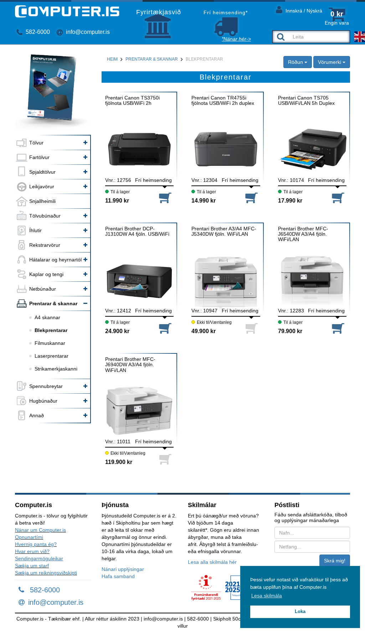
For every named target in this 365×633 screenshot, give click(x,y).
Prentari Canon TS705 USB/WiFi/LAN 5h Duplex (306, 100)
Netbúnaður (42, 289)
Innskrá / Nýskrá (303, 11)
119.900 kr (118, 462)
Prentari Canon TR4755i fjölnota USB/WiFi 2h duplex (222, 100)
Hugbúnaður (43, 401)
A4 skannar (47, 317)
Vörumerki (330, 62)
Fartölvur (39, 157)
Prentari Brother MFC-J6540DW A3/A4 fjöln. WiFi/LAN (303, 234)
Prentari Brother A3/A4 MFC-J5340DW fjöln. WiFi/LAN (223, 231)
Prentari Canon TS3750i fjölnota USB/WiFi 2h (132, 100)
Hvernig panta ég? (36, 544)
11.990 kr (117, 201)
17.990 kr (290, 201)
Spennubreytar (46, 386)
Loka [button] (300, 611)
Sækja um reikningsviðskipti (46, 573)
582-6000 (37, 32)
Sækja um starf (32, 565)
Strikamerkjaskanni (56, 369)
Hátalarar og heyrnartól (55, 259)
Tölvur (36, 143)
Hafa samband (118, 576)
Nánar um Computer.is (40, 530)
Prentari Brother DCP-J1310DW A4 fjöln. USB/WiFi (137, 231)
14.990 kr (203, 201)
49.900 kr (203, 331)
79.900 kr (290, 331)
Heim (112, 59)
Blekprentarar (51, 330)
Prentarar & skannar (53, 303)
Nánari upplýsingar (123, 569)
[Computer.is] (67, 11)
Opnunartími (29, 537)
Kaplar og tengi (46, 274)
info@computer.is (87, 32)
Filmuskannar (50, 343)
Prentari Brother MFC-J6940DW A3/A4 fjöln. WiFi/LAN (130, 365)
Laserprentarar (51, 356)
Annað (36, 415)
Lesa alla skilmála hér (212, 562)
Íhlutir (35, 230)
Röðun (296, 62)
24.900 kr (117, 331)
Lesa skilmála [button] (266, 595)
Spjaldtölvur (42, 172)
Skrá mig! (334, 560)
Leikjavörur (41, 186)
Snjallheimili (42, 201)
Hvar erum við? (32, 551)
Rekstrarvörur (44, 245)
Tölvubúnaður (45, 216)
